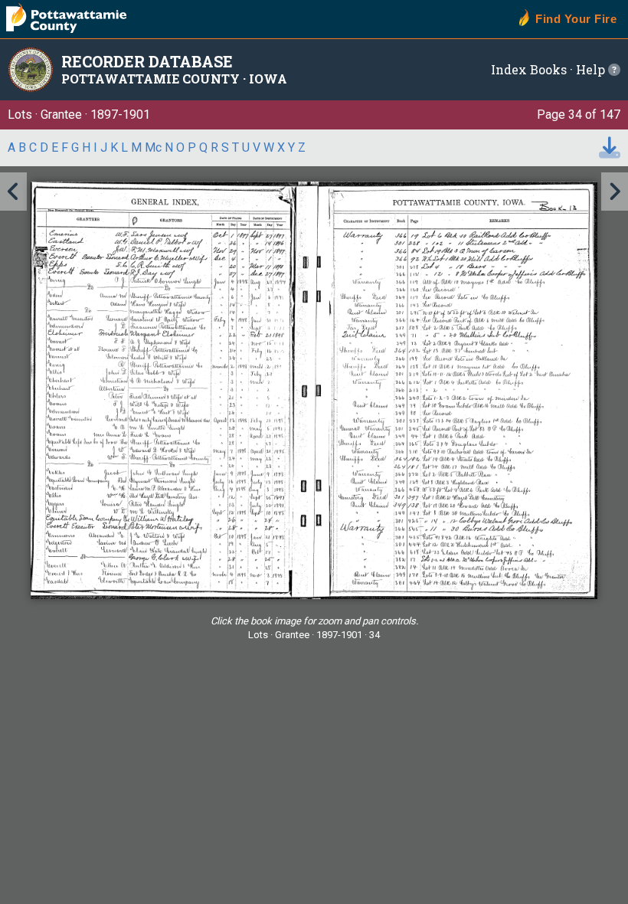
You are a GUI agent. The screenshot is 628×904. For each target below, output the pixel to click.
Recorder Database (147, 61)
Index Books (529, 69)
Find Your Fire (576, 18)
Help (592, 69)
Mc (153, 147)
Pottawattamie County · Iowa (174, 78)
